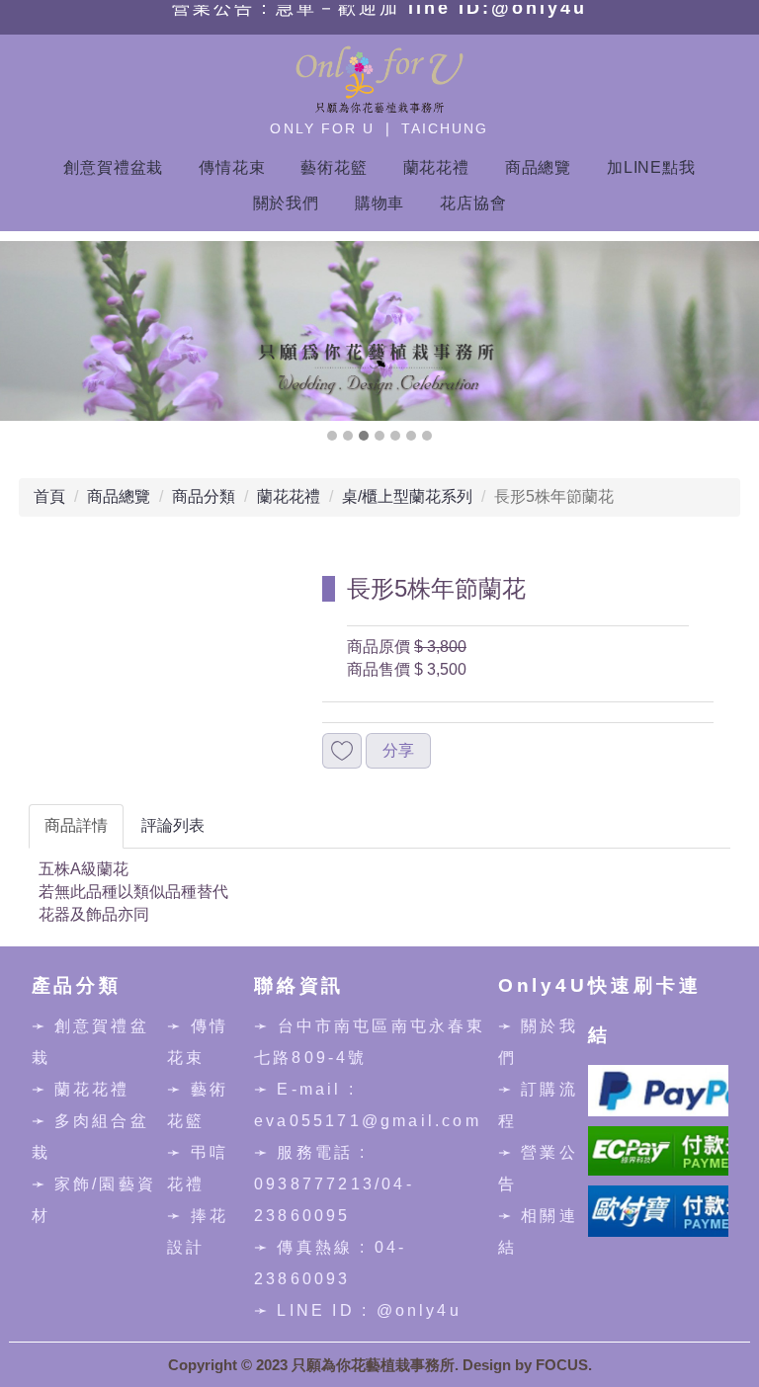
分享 (398, 750)
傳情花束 (232, 167)
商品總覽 (538, 167)
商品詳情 (76, 825)
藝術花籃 (333, 167)
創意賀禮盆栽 (113, 167)
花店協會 (473, 203)
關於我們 (286, 203)
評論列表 (173, 825)
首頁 (49, 496)
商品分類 (203, 496)
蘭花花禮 (436, 167)
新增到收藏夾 (342, 751)
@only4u (419, 1310)
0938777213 (314, 1184)
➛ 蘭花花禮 (81, 1089)
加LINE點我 (651, 167)
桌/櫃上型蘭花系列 (407, 496)
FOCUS (562, 1364)
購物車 (379, 203)
